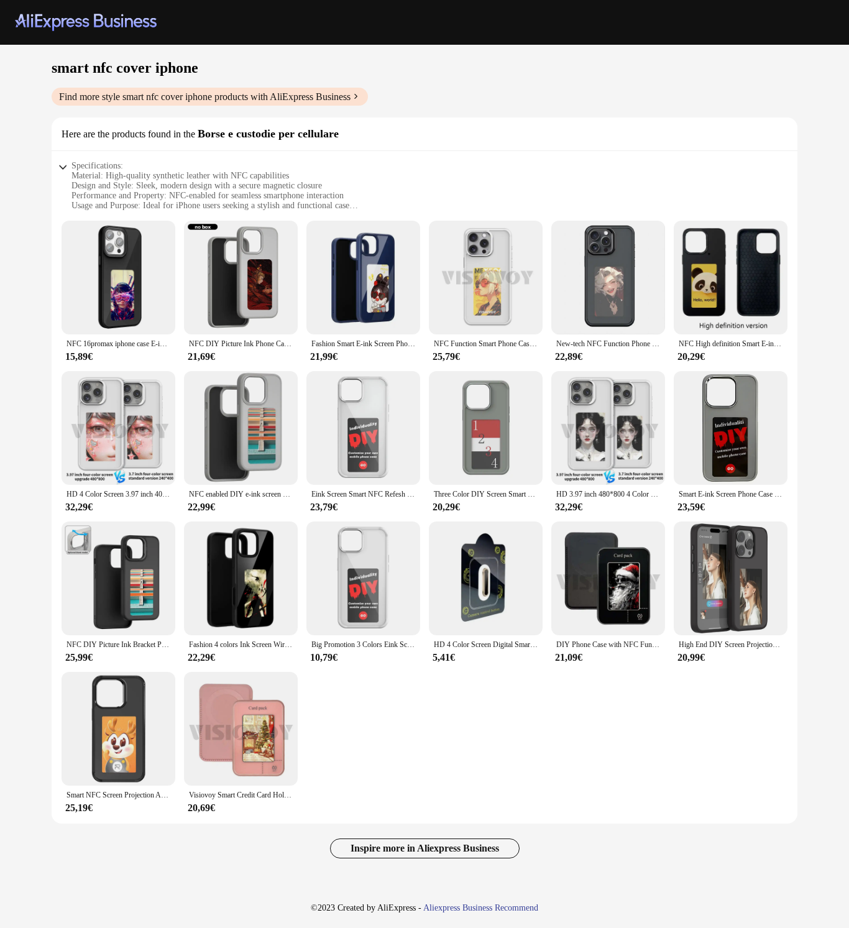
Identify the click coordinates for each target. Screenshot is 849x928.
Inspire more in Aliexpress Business (425, 848)
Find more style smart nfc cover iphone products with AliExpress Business (205, 96)
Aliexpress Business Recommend (480, 907)
